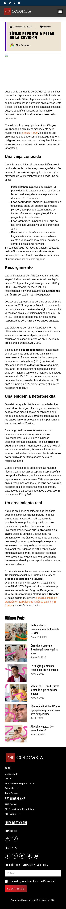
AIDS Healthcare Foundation (19, 809)
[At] (7, 838)
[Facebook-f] (7, 855)
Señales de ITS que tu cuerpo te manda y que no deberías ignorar (45, 690)
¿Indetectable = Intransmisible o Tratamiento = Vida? (45, 629)
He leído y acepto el (32, 881)
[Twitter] (10, 3)
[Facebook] (5, 3)
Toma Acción (11, 793)
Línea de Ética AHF (16, 823)
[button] (60, 11)
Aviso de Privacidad (44, 881)
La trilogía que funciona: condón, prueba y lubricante (44, 668)
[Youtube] (19, 3)
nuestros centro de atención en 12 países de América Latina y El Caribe (31, 602)
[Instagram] (15, 855)
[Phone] (15, 838)
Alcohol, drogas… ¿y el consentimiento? (42, 728)
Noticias (47, 26)
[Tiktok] (14, 3)
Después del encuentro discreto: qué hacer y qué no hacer (44, 649)
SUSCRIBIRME (15, 888)
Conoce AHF (11, 774)
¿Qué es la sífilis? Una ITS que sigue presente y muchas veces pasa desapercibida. (45, 710)
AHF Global (10, 804)
